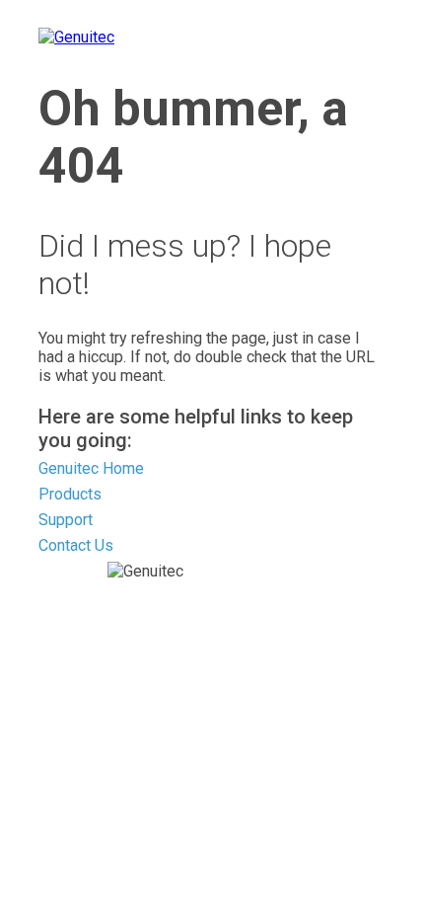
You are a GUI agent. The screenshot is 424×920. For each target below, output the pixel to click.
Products (70, 494)
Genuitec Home (91, 468)
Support (65, 519)
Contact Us (75, 545)
